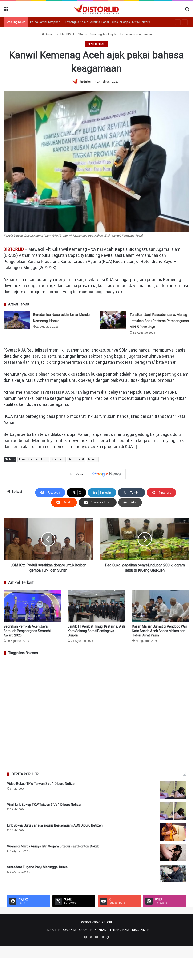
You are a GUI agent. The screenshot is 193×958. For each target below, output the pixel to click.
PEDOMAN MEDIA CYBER (75, 930)
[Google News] (107, 474)
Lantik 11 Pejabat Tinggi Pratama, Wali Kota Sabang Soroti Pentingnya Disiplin (96, 631)
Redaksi (85, 81)
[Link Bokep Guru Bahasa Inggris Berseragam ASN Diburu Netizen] (173, 832)
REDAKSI (50, 930)
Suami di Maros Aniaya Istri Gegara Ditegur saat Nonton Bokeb (53, 846)
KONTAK (100, 930)
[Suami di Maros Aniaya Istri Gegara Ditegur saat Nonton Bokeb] (173, 852)
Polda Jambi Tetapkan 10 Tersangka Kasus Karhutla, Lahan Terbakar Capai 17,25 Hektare (90, 22)
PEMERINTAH (68, 34)
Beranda (50, 34)
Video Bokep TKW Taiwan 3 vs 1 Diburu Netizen (41, 784)
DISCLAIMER (140, 930)
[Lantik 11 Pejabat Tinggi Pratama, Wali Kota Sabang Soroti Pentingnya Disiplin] (96, 606)
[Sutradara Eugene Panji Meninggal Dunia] (173, 873)
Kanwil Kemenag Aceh (33, 459)
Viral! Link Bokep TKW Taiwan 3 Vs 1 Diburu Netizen (44, 804)
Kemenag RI (76, 459)
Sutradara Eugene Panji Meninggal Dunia (37, 867)
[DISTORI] (96, 9)
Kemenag (58, 459)
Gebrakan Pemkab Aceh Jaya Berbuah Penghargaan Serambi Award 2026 (27, 631)
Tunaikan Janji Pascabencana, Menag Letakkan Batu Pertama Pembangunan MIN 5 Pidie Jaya (159, 321)
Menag (92, 459)
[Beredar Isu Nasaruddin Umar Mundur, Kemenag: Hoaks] (17, 320)
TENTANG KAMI (119, 930)
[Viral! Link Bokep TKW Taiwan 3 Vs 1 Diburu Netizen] (173, 811)
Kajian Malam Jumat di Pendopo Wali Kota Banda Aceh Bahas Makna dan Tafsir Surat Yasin (159, 631)
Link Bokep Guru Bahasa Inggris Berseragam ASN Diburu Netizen (55, 825)
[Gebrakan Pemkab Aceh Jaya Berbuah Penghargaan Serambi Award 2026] (32, 606)
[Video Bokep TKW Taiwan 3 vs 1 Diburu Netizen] (173, 790)
